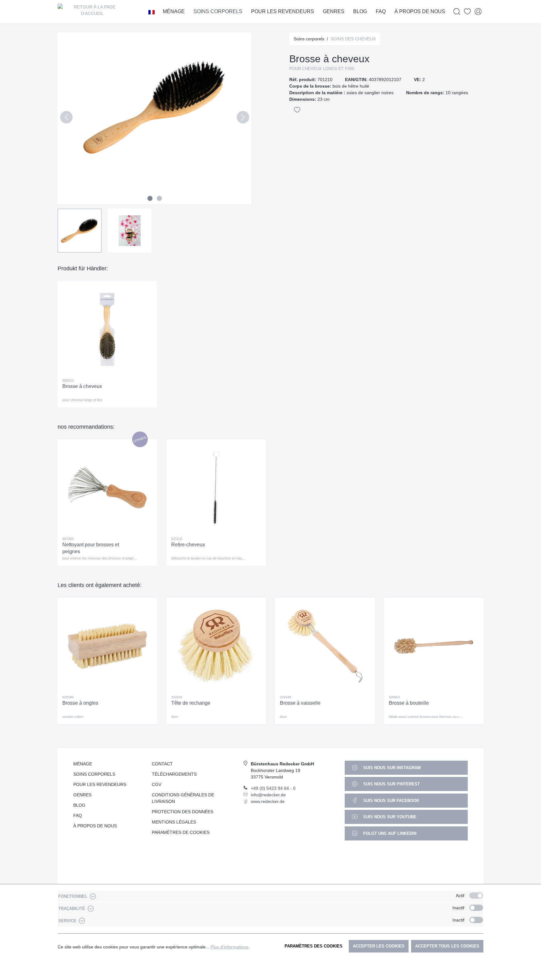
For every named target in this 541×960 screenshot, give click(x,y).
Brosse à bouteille (409, 703)
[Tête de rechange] (216, 646)
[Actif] (476, 895)
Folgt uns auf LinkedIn (389, 833)
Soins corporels (94, 774)
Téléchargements (174, 774)
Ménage (82, 763)
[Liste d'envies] (467, 12)
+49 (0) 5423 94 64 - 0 (273, 788)
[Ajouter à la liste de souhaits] (297, 110)
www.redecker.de (268, 801)
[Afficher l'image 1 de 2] (149, 198)
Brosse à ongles (80, 703)
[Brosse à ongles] (107, 646)
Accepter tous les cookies (447, 946)
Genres (82, 794)
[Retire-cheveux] (216, 488)
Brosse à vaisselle (300, 703)
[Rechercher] (456, 12)
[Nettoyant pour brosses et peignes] (107, 488)
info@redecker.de (268, 794)
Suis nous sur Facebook (390, 800)
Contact (162, 763)
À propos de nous (95, 825)
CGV (156, 784)
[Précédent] (66, 118)
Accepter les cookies (378, 946)
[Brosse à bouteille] (434, 646)
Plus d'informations (229, 946)
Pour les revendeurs (99, 784)
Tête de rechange (190, 703)
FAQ (77, 815)
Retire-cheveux (188, 544)
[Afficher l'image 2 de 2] (159, 198)
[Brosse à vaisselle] (325, 646)
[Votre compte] (478, 12)
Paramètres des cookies (314, 946)
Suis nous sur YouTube (389, 816)
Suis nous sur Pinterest (391, 784)
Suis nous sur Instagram (391, 767)
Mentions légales (174, 822)
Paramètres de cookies (180, 832)
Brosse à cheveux (82, 386)
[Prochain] (242, 118)
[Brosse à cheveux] (107, 329)
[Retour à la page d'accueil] (92, 11)
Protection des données (182, 811)
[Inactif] (476, 908)
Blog (79, 805)
